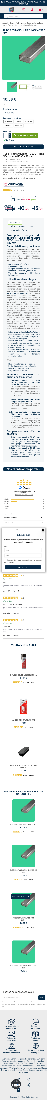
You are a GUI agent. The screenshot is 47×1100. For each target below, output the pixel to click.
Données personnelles (30, 1066)
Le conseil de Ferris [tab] (18, 230)
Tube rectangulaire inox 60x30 (23, 824)
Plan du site (38, 1063)
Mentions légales (22, 1070)
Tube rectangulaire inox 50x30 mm (23, 967)
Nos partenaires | (8, 1070)
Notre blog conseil (11, 1063)
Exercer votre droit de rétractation (33, 1071)
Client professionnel (17, 1068)
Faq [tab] (31, 226)
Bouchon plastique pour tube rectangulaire (23, 767)
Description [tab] (15, 222)
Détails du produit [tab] (18, 226)
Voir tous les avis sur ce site (24, 495)
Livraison (40, 1059)
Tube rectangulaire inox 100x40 (23, 919)
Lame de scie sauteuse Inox (23, 720)
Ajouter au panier (25, 135)
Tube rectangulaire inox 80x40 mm (23, 871)
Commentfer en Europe (11, 1066)
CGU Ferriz (24, 1063)
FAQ (31, 1063)
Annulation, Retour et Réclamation (31, 1061)
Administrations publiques (36, 1068)
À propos (6, 1059)
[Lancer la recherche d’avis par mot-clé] (42, 522)
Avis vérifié (8, 579)
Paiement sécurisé (9, 1061)
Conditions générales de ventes (23, 1059)
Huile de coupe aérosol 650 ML (23, 675)
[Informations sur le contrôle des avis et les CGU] (34, 491)
